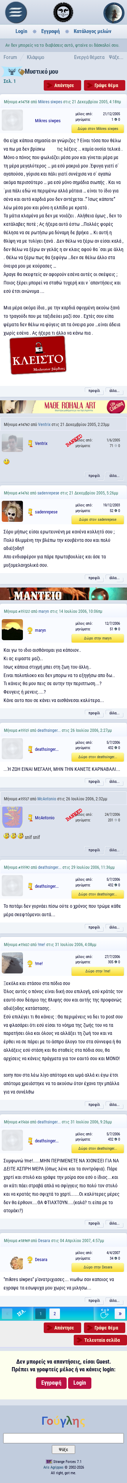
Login (21, 31)
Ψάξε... (116, 57)
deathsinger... (49, 730)
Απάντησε (64, 85)
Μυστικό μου (41, 71)
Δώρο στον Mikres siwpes (98, 128)
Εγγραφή (50, 31)
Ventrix (44, 424)
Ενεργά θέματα (89, 57)
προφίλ (94, 390)
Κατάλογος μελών (92, 31)
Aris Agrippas (53, 1467)
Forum (10, 57)
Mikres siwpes (50, 101)
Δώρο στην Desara (98, 1267)
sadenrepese (48, 493)
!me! (41, 944)
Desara (44, 1240)
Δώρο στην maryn (97, 638)
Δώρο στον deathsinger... (97, 757)
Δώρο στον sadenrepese (97, 519)
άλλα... (114, 390)
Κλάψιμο (35, 57)
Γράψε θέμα (106, 85)
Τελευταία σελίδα (102, 1340)
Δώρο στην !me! (97, 971)
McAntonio (46, 798)
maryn (43, 611)
